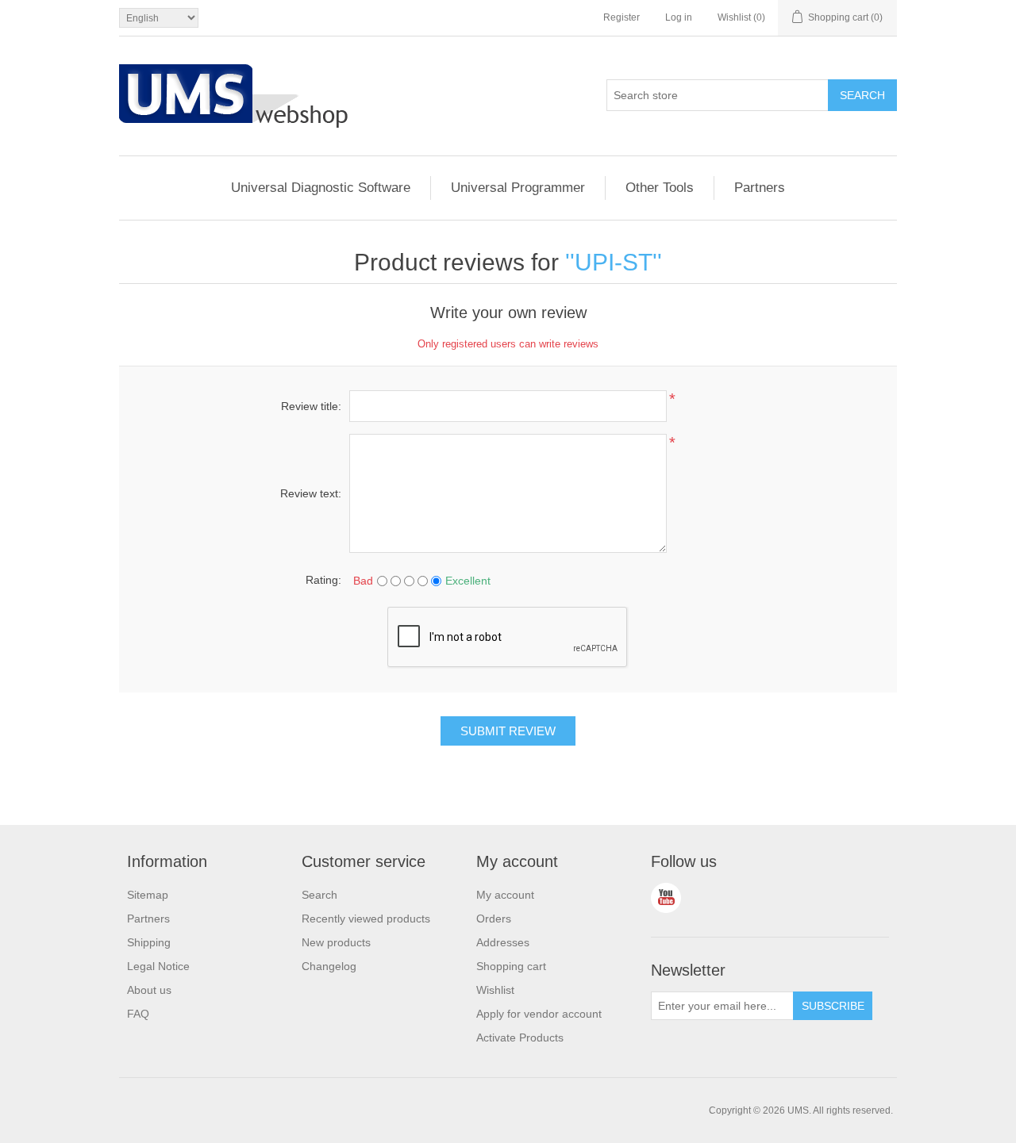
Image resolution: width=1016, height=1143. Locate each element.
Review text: (310, 493)
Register (621, 17)
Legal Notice (158, 966)
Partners (759, 187)
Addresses (502, 942)
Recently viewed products (366, 918)
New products (336, 942)
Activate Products (520, 1037)
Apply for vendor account (539, 1013)
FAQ (138, 1013)
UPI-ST (613, 262)
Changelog (329, 966)
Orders (493, 918)
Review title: (311, 406)
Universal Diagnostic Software (320, 187)
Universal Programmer (518, 187)
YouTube (666, 898)
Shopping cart (511, 966)
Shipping (149, 942)
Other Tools (659, 187)
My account (505, 894)
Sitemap (147, 894)
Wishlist (495, 990)
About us (149, 990)
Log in (678, 17)
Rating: (323, 579)
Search (319, 894)
